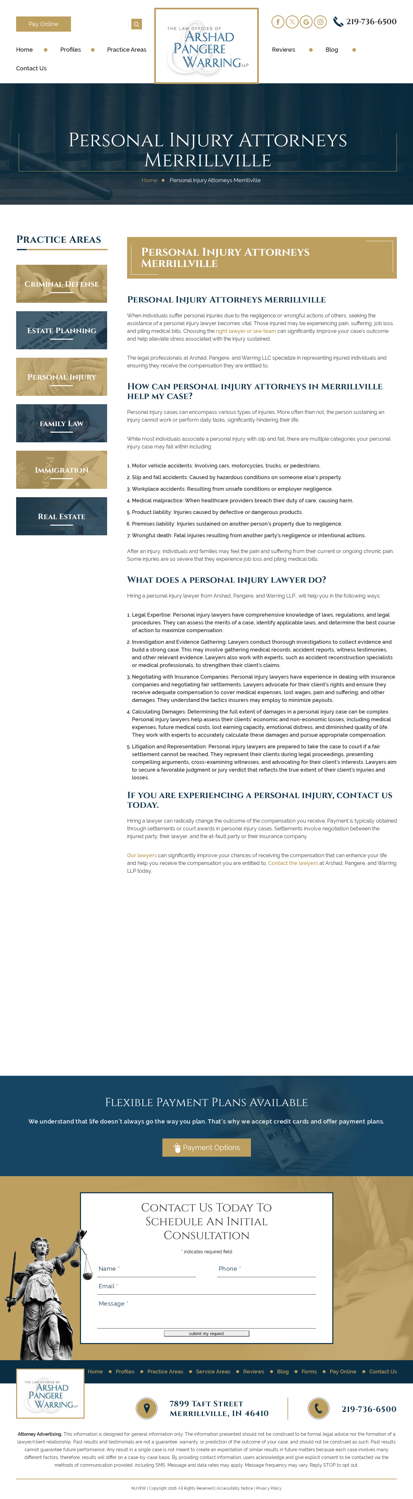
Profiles (70, 49)
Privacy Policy (269, 1488)
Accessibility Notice (235, 1488)
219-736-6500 (371, 21)
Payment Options (211, 1147)
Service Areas (213, 1372)
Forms (309, 1372)
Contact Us (31, 68)
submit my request (206, 1333)
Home (24, 49)
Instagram (320, 21)
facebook (278, 21)
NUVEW (138, 1488)
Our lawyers (142, 855)
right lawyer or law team (246, 331)
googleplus (306, 21)
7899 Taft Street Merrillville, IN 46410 (219, 1408)
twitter (292, 21)
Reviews (283, 49)
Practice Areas (126, 49)
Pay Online (43, 24)
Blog (332, 49)
